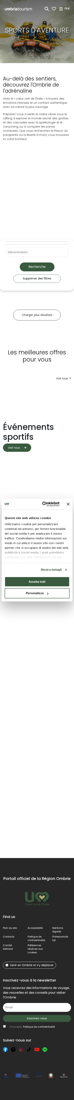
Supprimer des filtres (37, 278)
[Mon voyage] (54, 9)
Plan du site (10, 928)
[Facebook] (5, 1049)
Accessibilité (35, 928)
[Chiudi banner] (68, 504)
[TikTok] (29, 1049)
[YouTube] (37, 1049)
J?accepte (32, 1026)
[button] (68, 8)
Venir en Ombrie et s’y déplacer (31, 965)
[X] (13, 1049)
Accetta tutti (37, 581)
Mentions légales (57, 929)
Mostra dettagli (51, 569)
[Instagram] (21, 1049)
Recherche (37, 266)
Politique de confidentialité (36, 938)
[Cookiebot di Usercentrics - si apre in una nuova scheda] (44, 504)
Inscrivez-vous (37, 1018)
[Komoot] (44, 1049)
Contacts (8, 936)
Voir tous (62, 378)
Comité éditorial (8, 947)
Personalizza (35, 593)
